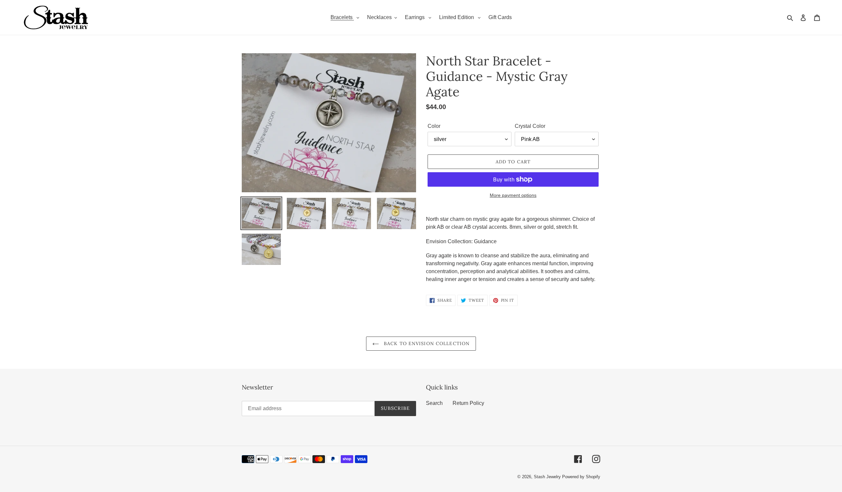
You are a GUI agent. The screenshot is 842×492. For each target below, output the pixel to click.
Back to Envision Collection (426, 343)
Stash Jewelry (548, 476)
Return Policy (468, 403)
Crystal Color (530, 126)
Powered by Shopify (581, 476)
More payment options (513, 195)
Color (434, 126)
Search (434, 403)
